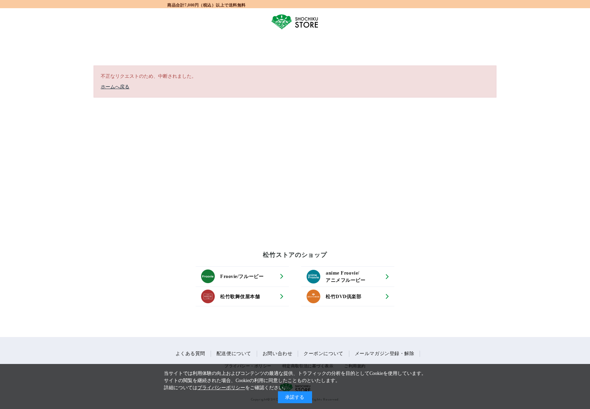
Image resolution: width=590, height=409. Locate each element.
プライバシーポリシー (221, 387)
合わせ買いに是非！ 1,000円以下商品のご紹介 (206, 4)
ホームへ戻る (115, 86)
